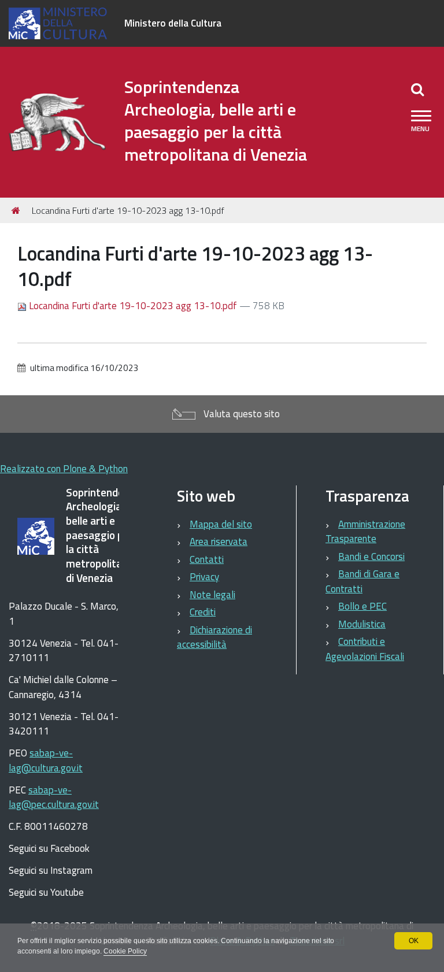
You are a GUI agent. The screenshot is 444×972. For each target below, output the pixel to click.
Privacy (204, 576)
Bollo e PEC (362, 606)
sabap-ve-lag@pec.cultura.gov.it (54, 797)
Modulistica (362, 624)
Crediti (203, 611)
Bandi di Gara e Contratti (362, 581)
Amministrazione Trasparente (365, 532)
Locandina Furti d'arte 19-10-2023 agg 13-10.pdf (133, 305)
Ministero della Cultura (172, 23)
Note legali (212, 594)
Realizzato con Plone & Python (64, 468)
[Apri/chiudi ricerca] (417, 89)
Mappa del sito (221, 524)
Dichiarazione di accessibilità (214, 637)
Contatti (207, 559)
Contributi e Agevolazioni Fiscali (364, 649)
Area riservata (218, 541)
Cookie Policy (125, 951)
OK (414, 941)
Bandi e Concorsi (371, 556)
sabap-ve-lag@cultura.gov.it (46, 760)
